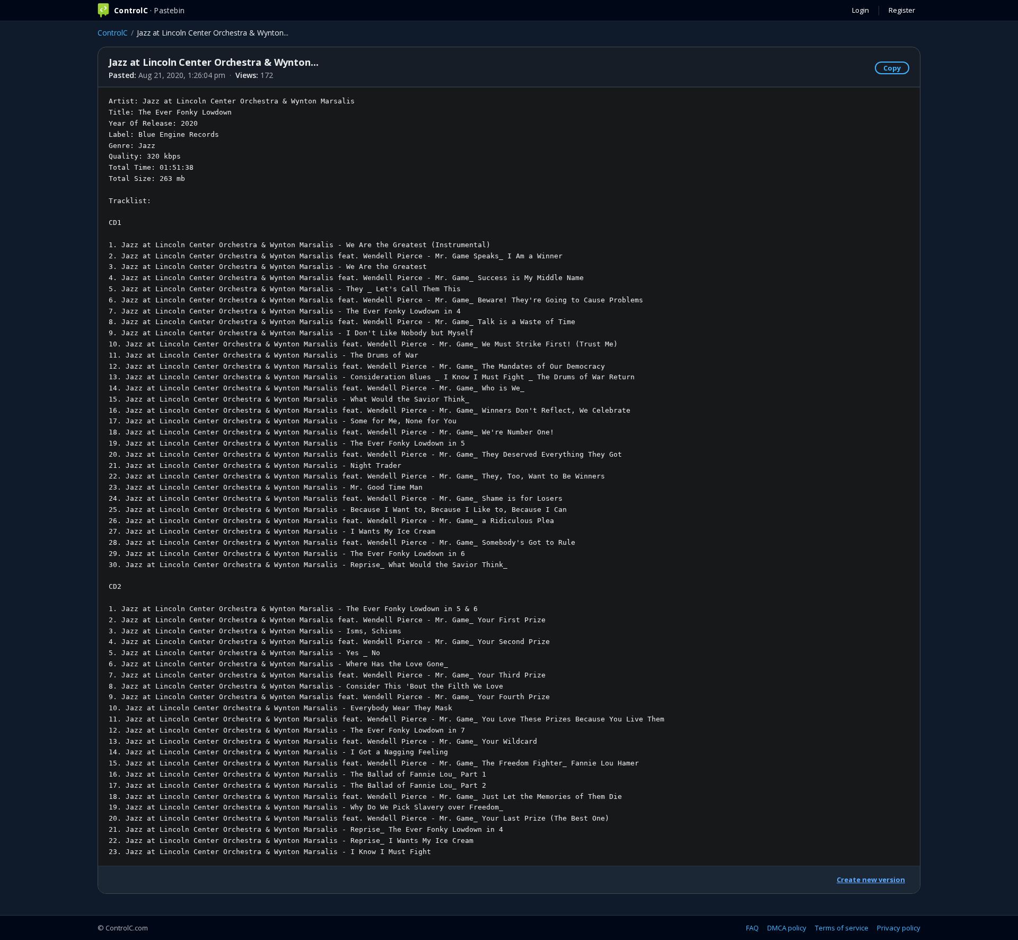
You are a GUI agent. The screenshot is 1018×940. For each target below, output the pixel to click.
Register (902, 10)
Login (860, 10)
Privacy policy (898, 928)
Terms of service (841, 928)
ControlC (113, 33)
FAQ (752, 928)
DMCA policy (786, 928)
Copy (892, 68)
